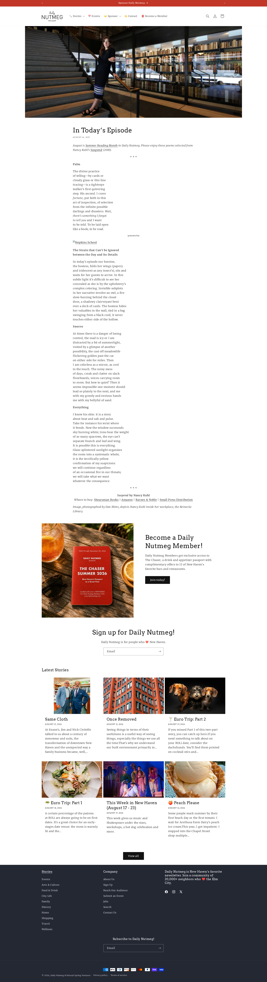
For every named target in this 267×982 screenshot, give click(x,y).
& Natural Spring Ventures (77, 975)
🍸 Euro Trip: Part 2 (187, 719)
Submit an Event (113, 895)
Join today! (157, 580)
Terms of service (119, 975)
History (46, 907)
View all (133, 856)
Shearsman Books (106, 499)
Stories (47, 871)
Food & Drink (50, 890)
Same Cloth (56, 719)
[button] (76, 16)
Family (46, 901)
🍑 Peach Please (183, 802)
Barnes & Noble (146, 499)
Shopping (47, 918)
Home (45, 912)
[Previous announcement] (42, 3)
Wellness (47, 929)
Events (46, 879)
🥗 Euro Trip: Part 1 (63, 802)
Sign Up (108, 884)
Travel (46, 923)
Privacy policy (100, 975)
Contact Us (109, 912)
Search (107, 907)
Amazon (127, 499)
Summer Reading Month (102, 145)
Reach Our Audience (115, 890)
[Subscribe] (159, 651)
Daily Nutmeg (57, 975)
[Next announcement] (225, 3)
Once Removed (122, 719)
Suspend (96, 150)
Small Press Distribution (176, 499)
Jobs (105, 901)
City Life (47, 895)
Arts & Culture (51, 884)
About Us (108, 879)
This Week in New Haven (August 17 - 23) (132, 805)
